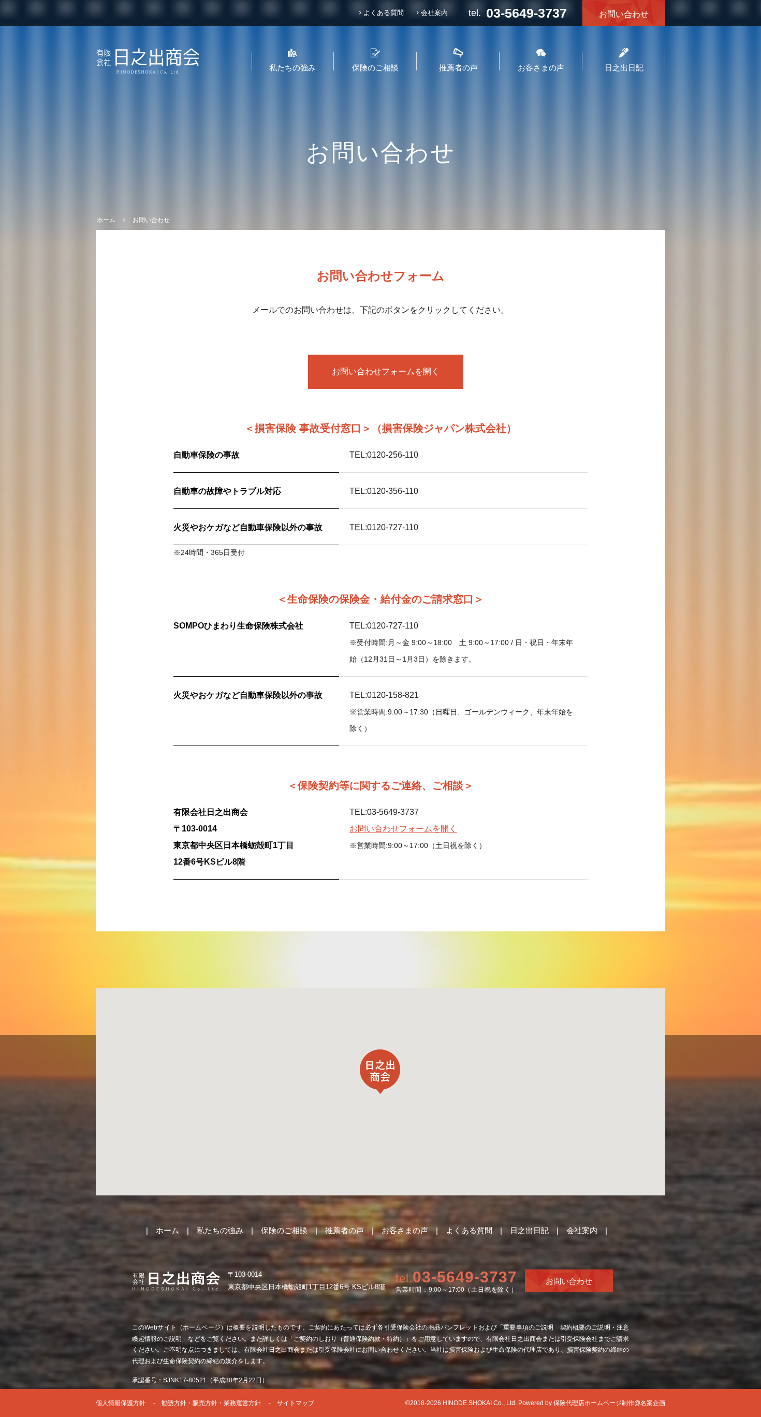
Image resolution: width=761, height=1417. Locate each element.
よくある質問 (383, 13)
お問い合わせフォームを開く (386, 371)
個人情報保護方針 (120, 1403)
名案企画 (652, 1403)
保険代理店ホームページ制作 (593, 1403)
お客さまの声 (405, 1230)
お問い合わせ (624, 14)
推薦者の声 (344, 1230)
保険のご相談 (284, 1230)
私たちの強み (220, 1230)
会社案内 (434, 13)
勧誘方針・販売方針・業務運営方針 (211, 1403)
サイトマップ (295, 1403)
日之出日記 (529, 1230)
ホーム (167, 1230)
